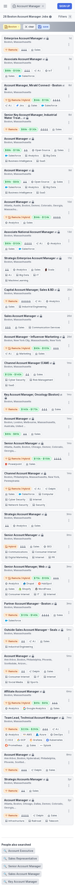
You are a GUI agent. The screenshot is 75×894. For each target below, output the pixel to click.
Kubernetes (56, 740)
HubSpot (47, 583)
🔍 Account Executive (18, 850)
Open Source (42, 150)
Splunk (47, 745)
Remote (11, 49)
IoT (50, 70)
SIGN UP (64, 6)
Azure (42, 734)
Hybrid (10, 546)
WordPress (44, 588)
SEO (49, 546)
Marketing (25, 353)
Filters (64, 16)
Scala (51, 269)
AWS (29, 734)
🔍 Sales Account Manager (21, 874)
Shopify (26, 588)
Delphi (52, 488)
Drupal (30, 583)
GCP (23, 740)
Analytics (13, 222)
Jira (21, 105)
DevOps (58, 734)
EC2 (10, 740)
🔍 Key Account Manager (20, 881)
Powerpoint (15, 464)
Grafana (37, 740)
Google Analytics (36, 708)
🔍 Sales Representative (20, 858)
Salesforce (28, 76)
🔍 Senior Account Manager (22, 866)
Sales (37, 49)
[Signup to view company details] (47, 37)
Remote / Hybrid (17, 100)
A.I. (39, 70)
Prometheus (15, 745)
